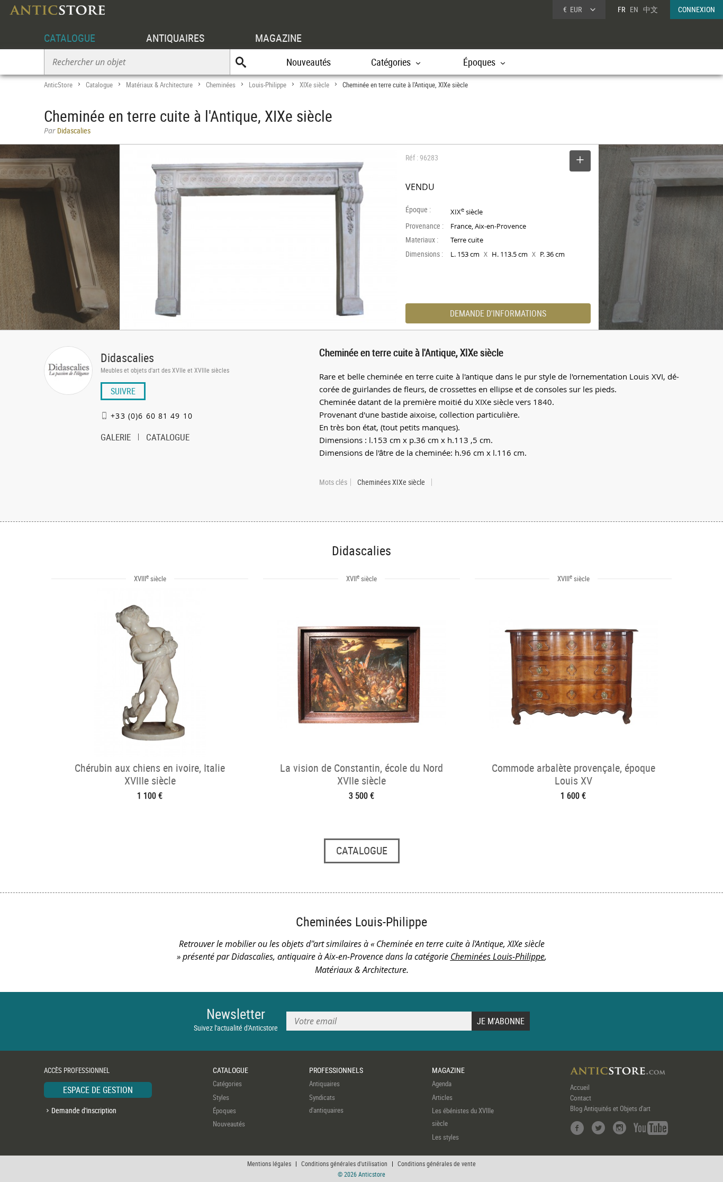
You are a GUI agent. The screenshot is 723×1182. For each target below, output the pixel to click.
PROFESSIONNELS (336, 1070)
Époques (224, 1110)
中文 (650, 9)
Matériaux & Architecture (159, 84)
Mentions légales (269, 1163)
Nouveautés (308, 62)
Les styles (445, 1137)
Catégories (227, 1083)
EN (634, 9)
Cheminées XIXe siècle (391, 482)
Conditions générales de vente (436, 1163)
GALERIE (116, 438)
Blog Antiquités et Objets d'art (610, 1108)
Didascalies (127, 357)
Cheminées (221, 84)
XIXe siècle (314, 84)
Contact (580, 1098)
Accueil (580, 1087)
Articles (442, 1097)
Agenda (441, 1083)
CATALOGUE (69, 38)
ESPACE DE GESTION (98, 1090)
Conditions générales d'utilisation (344, 1163)
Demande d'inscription (83, 1110)
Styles (221, 1097)
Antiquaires (324, 1083)
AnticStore (58, 84)
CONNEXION (696, 9)
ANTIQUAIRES (175, 38)
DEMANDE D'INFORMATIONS (498, 313)
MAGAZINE (278, 38)
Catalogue (99, 84)
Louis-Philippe (267, 84)
